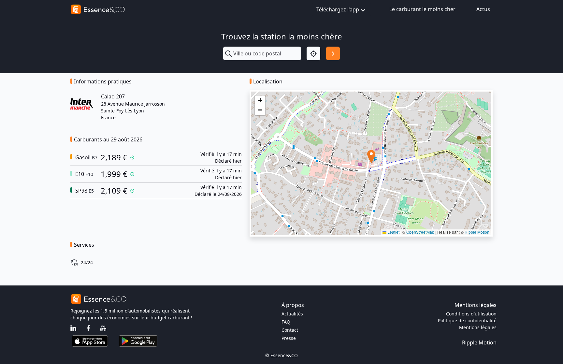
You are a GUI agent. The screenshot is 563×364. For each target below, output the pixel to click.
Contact (290, 330)
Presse (289, 338)
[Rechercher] (333, 53)
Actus (483, 9)
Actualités (292, 314)
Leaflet (392, 232)
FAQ (286, 322)
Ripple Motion (477, 232)
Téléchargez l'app (337, 9)
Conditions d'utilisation (471, 314)
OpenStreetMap (420, 232)
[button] (371, 156)
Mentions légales (478, 327)
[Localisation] (313, 53)
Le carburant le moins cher (422, 9)
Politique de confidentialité (467, 320)
